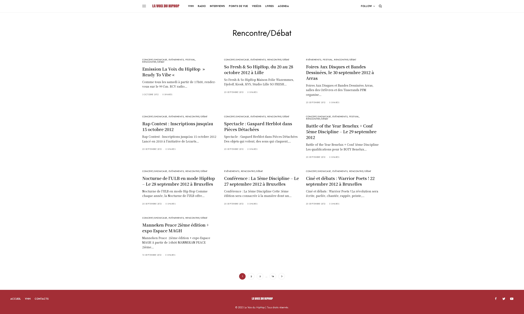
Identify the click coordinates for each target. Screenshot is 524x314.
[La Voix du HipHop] (165, 6)
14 (273, 276)
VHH (27, 299)
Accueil (15, 299)
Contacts (42, 299)
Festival (190, 59)
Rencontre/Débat (153, 61)
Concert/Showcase (154, 59)
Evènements (176, 59)
